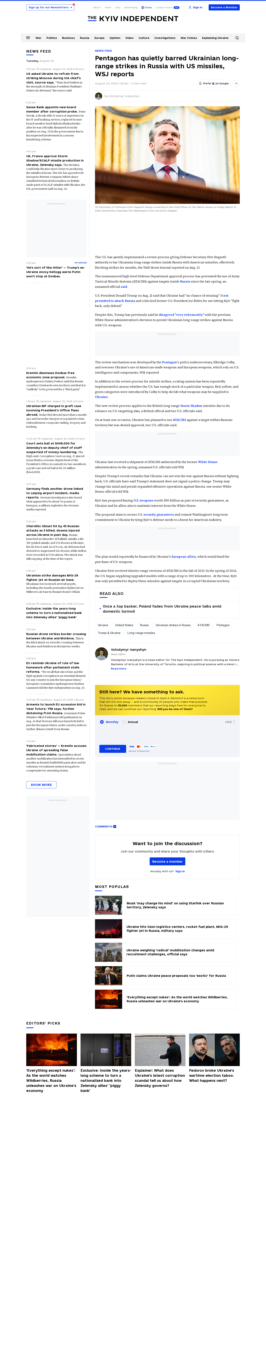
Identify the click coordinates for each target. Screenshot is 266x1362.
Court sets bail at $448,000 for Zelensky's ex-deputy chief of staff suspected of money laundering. (54, 448)
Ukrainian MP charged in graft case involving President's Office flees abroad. (53, 410)
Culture (144, 37)
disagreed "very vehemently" (181, 315)
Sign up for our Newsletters (50, 7)
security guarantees (158, 514)
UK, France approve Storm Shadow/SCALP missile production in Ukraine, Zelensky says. (55, 160)
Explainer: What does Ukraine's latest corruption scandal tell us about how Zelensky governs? (160, 1078)
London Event (164, 7)
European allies (184, 556)
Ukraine (101, 397)
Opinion (114, 37)
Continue (112, 748)
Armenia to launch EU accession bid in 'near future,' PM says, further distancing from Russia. (55, 709)
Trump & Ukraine (109, 633)
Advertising (131, 7)
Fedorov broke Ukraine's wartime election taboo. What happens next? (211, 1075)
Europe (99, 37)
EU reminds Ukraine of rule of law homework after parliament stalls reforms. (52, 667)
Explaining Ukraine (215, 37)
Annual (133, 722)
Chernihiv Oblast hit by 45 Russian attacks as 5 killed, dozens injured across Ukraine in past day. (53, 530)
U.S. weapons (143, 500)
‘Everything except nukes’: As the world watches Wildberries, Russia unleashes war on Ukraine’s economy (51, 1080)
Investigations (165, 37)
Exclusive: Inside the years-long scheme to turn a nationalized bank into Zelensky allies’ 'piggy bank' (54, 613)
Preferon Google (216, 83)
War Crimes (189, 37)
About (97, 7)
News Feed (103, 50)
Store (148, 7)
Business (68, 37)
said (124, 287)
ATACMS (179, 420)
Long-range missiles (141, 633)
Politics (52, 37)
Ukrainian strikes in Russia (173, 625)
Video (129, 37)
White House (208, 462)
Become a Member (224, 7)
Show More (41, 784)
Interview (81, 263)
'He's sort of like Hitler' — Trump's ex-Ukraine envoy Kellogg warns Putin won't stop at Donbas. (55, 272)
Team (107, 7)
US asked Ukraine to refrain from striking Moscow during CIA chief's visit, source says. (53, 78)
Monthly (112, 722)
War (38, 37)
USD (228, 722)
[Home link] (133, 18)
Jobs (118, 7)
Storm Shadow (191, 406)
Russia (84, 37)
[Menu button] (28, 37)
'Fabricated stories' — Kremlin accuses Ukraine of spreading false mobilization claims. (56, 750)
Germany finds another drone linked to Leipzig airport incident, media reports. (54, 493)
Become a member (167, 861)
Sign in (180, 871)
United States (124, 625)
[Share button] (236, 83)
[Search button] (237, 38)
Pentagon (169, 362)
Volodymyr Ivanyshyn (124, 96)
